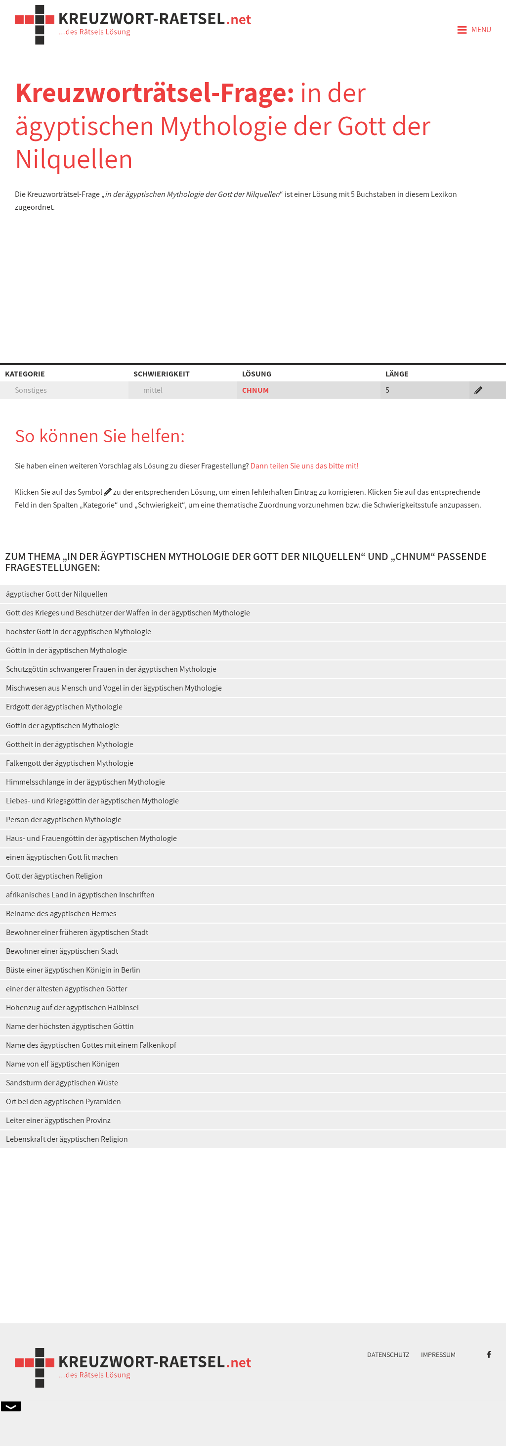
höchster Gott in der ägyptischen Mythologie (78, 631)
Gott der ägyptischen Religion (54, 876)
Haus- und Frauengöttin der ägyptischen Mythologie (91, 838)
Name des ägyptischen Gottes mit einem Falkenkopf (91, 1045)
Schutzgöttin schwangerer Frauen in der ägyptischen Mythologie (111, 669)
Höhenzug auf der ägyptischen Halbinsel (72, 1007)
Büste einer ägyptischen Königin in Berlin (73, 970)
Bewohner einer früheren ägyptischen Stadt (77, 932)
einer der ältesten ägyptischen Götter (66, 988)
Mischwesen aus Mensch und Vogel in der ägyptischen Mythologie (114, 688)
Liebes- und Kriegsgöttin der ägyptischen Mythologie (92, 800)
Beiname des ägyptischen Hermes (61, 913)
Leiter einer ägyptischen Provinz (58, 1120)
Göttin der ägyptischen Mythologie (62, 725)
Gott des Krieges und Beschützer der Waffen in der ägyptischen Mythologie (128, 612)
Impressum (438, 1354)
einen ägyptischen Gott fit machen (62, 857)
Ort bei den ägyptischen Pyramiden (63, 1101)
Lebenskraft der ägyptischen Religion (67, 1139)
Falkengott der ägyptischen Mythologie (69, 763)
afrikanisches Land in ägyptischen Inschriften (80, 894)
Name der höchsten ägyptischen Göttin (70, 1026)
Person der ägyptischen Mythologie (64, 819)
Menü (474, 30)
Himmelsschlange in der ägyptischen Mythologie (85, 782)
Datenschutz (388, 1354)
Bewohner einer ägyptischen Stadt (62, 951)
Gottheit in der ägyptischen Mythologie (69, 744)
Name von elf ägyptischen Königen (63, 1064)
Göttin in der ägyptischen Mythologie (66, 650)
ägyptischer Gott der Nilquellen (57, 594)
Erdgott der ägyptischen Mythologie (64, 706)
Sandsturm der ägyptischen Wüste (62, 1082)
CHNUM (255, 390)
